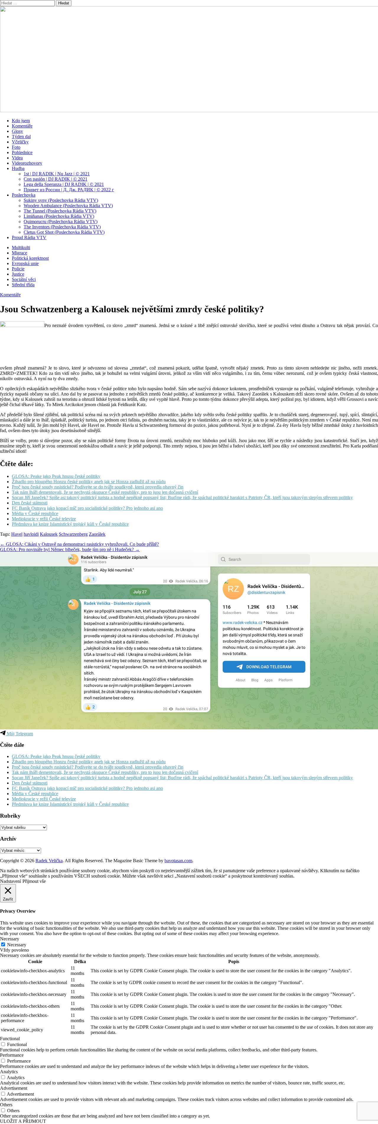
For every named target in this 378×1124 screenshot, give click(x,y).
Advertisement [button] (13, 1088)
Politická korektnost (30, 258)
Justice (18, 274)
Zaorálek (97, 534)
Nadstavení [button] (10, 881)
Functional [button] (10, 1038)
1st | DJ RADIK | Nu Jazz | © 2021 (57, 173)
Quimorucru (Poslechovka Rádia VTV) (60, 221)
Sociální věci (24, 279)
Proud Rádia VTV (29, 237)
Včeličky (20, 141)
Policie (18, 268)
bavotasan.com (178, 860)
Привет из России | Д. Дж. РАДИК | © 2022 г (69, 189)
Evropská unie (25, 263)
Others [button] (6, 1104)
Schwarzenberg (73, 534)
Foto (16, 147)
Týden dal (21, 136)
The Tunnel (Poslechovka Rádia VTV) (60, 210)
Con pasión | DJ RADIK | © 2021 (55, 179)
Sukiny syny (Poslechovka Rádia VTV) (61, 200)
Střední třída (23, 284)
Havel (16, 534)
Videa (17, 157)
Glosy (17, 131)
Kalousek (49, 534)
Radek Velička (49, 860)
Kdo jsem (21, 120)
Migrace (19, 252)
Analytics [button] (9, 1071)
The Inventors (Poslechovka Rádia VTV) (62, 226)
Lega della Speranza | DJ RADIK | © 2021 (64, 184)
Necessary (16, 944)
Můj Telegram (19, 733)
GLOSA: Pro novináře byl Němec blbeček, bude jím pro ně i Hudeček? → (70, 549)
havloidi (31, 534)
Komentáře (22, 125)
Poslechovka (23, 194)
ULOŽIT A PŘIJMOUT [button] (23, 1121)
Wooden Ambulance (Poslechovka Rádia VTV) (68, 205)
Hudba (18, 168)
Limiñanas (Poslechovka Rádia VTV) (59, 216)
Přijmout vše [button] (34, 881)
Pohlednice (22, 152)
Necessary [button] (9, 938)
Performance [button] (12, 1055)
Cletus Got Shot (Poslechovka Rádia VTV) (64, 232)
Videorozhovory (27, 163)
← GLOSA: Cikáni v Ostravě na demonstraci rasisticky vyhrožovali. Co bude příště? (79, 544)
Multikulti (21, 247)
